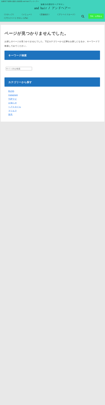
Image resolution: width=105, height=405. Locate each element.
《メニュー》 (27, 14)
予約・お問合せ (96, 16)
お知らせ (12, 102)
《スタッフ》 (9, 14)
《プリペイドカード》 (66, 14)
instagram (13, 94)
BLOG (11, 91)
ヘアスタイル (14, 106)
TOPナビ (12, 98)
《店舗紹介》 (44, 14)
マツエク (12, 110)
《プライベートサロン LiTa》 (16, 18)
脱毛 (10, 114)
